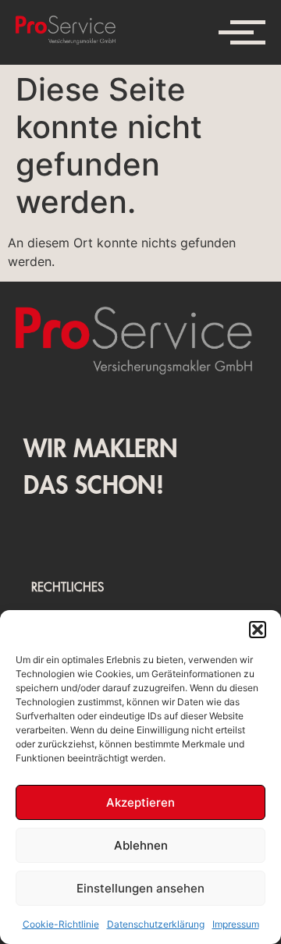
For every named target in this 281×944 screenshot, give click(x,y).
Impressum (235, 924)
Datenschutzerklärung (156, 924)
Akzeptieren (140, 802)
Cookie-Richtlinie (61, 924)
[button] (257, 629)
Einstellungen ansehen (140, 888)
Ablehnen (141, 845)
